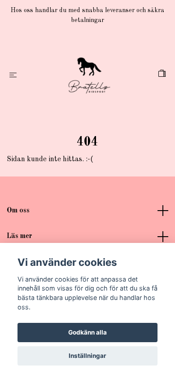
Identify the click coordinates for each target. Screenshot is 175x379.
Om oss (18, 210)
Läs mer (19, 236)
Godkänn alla (87, 332)
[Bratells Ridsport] (89, 75)
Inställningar (87, 355)
